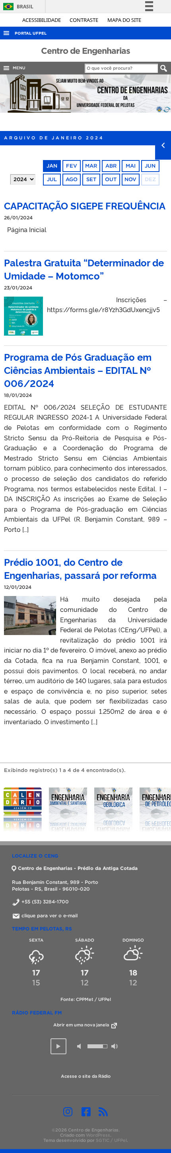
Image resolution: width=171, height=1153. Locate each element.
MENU (17, 68)
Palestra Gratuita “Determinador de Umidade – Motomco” (84, 269)
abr (111, 166)
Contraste (84, 19)
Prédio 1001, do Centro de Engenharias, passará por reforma (80, 568)
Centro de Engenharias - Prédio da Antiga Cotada (78, 868)
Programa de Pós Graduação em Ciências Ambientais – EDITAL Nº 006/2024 (78, 369)
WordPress (98, 1135)
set (91, 179)
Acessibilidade (42, 19)
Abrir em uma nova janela (81, 1024)
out (111, 179)
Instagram (67, 1111)
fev (71, 166)
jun (150, 166)
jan (52, 166)
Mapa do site (124, 19)
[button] (58, 1046)
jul (52, 179)
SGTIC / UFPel (111, 1140)
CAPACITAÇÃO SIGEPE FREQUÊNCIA (84, 205)
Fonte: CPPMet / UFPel (85, 999)
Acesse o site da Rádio (86, 1076)
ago (72, 179)
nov (130, 179)
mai (131, 166)
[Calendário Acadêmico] (23, 810)
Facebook (86, 1111)
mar (91, 166)
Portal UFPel (31, 33)
